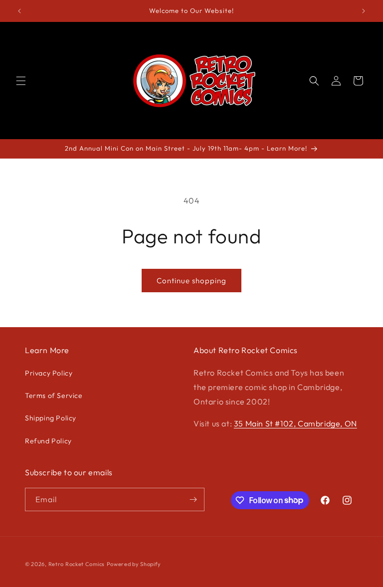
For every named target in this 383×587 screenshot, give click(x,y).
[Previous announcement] (19, 11)
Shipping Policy (50, 417)
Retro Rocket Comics (76, 564)
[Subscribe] (193, 499)
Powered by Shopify (134, 564)
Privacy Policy (48, 373)
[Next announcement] (364, 11)
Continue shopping (191, 280)
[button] (21, 81)
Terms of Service (54, 395)
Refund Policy (48, 440)
